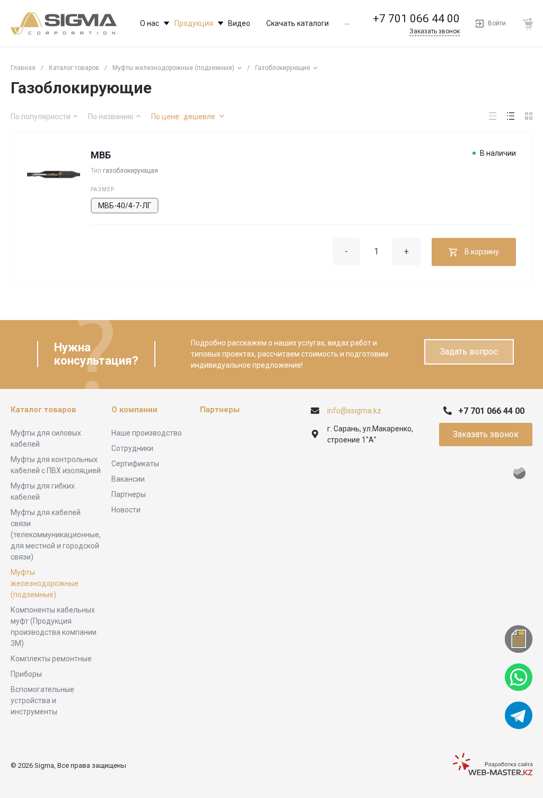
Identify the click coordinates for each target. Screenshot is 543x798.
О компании (134, 409)
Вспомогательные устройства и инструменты (42, 700)
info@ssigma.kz (354, 410)
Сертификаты (135, 463)
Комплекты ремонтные (51, 658)
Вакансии (128, 479)
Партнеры (128, 494)
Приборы (26, 674)
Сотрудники (132, 448)
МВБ (101, 155)
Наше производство (146, 433)
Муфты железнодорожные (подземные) (44, 583)
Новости (126, 510)
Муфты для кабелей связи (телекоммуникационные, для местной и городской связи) (56, 534)
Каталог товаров (43, 409)
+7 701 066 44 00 (416, 18)
